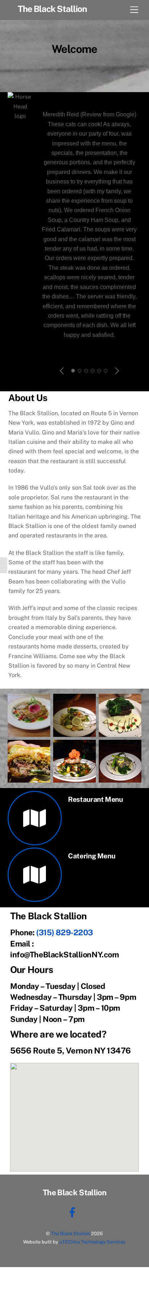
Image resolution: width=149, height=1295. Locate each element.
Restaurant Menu (95, 799)
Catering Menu (91, 856)
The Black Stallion (70, 1233)
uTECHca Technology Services (92, 1242)
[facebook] (74, 1212)
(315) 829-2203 (64, 932)
